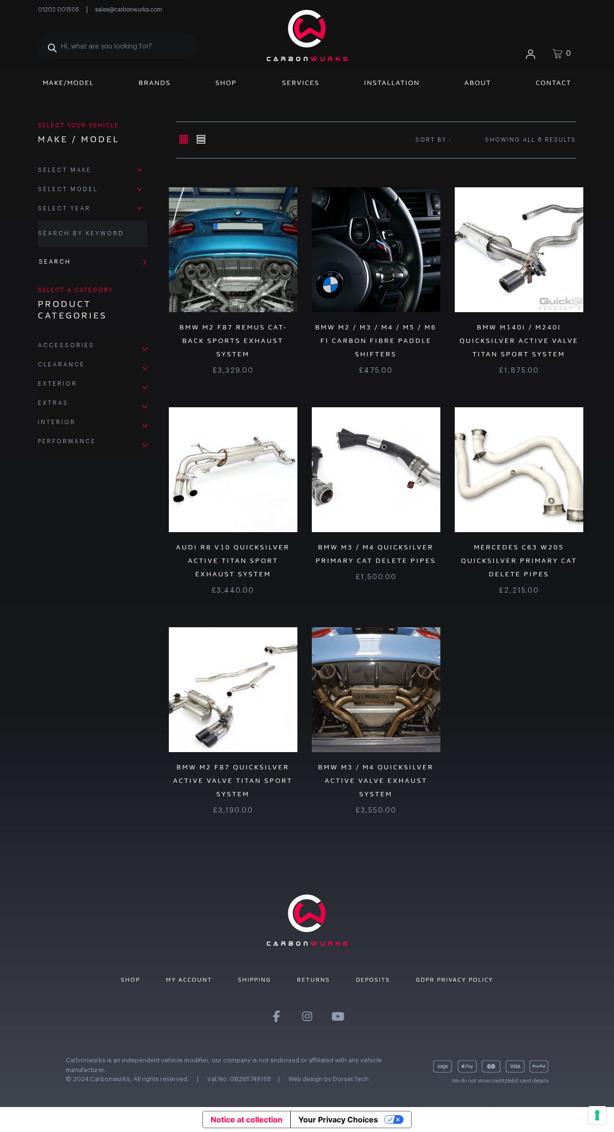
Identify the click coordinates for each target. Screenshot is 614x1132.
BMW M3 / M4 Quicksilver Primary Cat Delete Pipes (376, 554)
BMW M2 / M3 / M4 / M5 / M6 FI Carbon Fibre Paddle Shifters (376, 340)
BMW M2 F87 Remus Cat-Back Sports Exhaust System (233, 340)
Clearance (61, 364)
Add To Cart (387, 250)
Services (300, 83)
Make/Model (68, 83)
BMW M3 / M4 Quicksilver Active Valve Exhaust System (376, 780)
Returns (313, 979)
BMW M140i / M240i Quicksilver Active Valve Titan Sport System (519, 340)
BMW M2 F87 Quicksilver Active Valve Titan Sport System (233, 780)
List (200, 139)
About (477, 83)
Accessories (66, 345)
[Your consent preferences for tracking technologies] (597, 1115)
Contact (553, 83)
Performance (67, 441)
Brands (155, 83)
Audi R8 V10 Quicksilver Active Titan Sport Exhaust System (233, 560)
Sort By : (433, 140)
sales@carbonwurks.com (128, 9)
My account (189, 979)
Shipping (254, 979)
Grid (183, 139)
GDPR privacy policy (454, 979)
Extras (53, 403)
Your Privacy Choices (338, 1119)
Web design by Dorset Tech (328, 1079)
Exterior (57, 384)
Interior (57, 422)
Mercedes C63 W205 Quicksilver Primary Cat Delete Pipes (519, 560)
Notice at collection (247, 1119)
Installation (392, 83)
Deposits (373, 979)
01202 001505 (58, 9)
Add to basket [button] (244, 250)
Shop (226, 83)
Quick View (217, 250)
